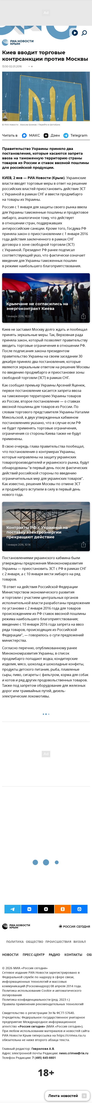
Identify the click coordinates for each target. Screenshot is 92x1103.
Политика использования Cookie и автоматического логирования (42, 993)
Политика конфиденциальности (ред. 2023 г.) (36, 999)
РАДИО (54, 955)
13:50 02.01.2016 (12, 66)
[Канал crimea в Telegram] (12, 909)
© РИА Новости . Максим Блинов (19, 124)
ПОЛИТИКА (15, 942)
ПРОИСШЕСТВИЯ (58, 942)
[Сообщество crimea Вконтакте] (29, 909)
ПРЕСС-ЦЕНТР (34, 955)
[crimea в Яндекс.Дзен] (46, 909)
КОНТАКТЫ (73, 955)
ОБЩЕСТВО (34, 942)
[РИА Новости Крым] (17, 42)
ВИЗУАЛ (79, 942)
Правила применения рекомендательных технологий (42, 1004)
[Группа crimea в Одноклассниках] (63, 909)
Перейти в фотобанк (49, 124)
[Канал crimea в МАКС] (79, 909)
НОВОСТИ (10, 955)
